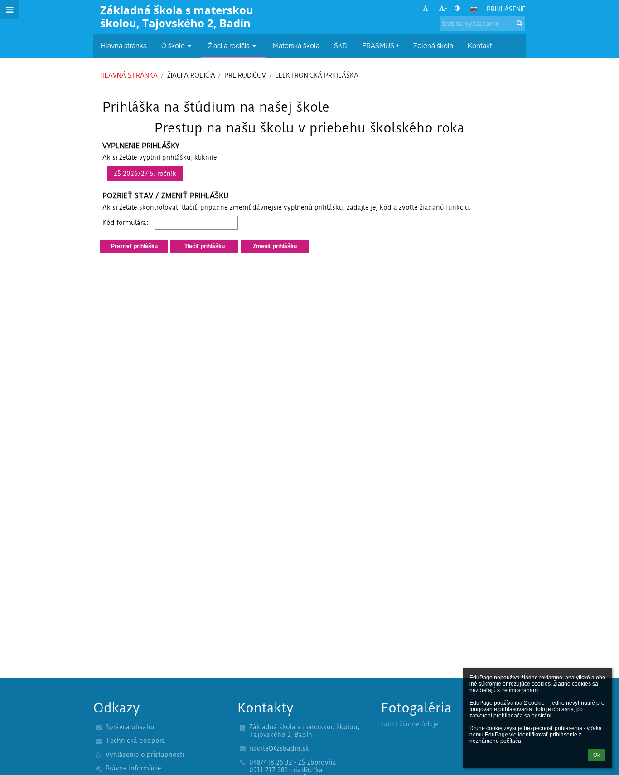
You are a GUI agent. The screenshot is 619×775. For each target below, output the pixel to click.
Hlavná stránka (129, 75)
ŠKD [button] (341, 45)
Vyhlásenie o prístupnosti (145, 755)
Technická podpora (135, 741)
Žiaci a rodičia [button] (229, 45)
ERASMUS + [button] (380, 45)
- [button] (446, 8)
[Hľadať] (519, 23)
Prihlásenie (506, 9)
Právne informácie (133, 768)
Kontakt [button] (480, 45)
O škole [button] (173, 45)
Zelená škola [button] (433, 45)
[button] (457, 8)
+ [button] (430, 8)
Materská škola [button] (296, 45)
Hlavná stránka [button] (124, 45)
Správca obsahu (130, 727)
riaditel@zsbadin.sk (279, 748)
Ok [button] (596, 755)
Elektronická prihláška (316, 75)
